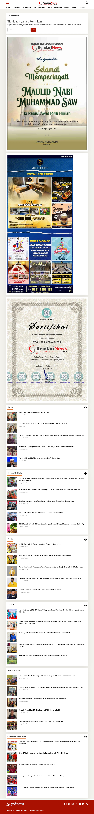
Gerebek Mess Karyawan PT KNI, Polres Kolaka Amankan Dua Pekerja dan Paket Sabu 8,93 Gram (51, 687)
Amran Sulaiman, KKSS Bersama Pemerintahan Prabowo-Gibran (40, 458)
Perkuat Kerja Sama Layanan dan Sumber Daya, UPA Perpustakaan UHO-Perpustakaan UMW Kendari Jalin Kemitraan (50, 622)
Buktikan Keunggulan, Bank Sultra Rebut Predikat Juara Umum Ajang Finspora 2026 (46, 501)
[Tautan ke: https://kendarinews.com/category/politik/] (85, 539)
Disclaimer (40, 810)
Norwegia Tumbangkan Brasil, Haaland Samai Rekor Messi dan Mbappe (42, 776)
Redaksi (32, 810)
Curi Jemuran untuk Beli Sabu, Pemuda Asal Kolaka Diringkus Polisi (41, 721)
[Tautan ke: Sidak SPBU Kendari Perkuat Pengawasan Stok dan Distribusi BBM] (12, 516)
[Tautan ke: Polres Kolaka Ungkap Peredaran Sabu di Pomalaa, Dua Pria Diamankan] (12, 702)
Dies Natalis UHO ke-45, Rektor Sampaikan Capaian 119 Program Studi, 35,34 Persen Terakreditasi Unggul (52, 645)
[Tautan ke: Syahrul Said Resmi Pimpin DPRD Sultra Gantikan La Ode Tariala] (12, 594)
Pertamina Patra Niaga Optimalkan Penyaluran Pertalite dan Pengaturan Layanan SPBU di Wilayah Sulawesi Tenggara (51, 479)
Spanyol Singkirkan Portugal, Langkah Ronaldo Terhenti (37, 764)
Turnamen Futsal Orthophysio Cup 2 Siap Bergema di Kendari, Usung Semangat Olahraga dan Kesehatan (49, 743)
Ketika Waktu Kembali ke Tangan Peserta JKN (34, 412)
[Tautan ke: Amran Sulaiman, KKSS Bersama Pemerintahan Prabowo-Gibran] (12, 462)
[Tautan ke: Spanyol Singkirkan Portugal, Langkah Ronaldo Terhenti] (12, 768)
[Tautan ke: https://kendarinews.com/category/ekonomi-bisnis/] (85, 473)
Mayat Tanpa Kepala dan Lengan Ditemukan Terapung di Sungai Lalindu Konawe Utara (47, 676)
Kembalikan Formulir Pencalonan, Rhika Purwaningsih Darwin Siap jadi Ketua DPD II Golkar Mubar (51, 567)
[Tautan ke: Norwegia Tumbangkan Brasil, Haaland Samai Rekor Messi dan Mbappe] (12, 780)
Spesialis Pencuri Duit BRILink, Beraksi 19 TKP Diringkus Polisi (39, 710)
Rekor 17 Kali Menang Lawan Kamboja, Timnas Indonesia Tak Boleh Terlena (43, 753)
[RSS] (86, 804)
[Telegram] (83, 804)
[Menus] (7, 3)
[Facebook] (65, 804)
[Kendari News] (47, 3)
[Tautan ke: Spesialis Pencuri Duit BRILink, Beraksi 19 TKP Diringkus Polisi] (12, 714)
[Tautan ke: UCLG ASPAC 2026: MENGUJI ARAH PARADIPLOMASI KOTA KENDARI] (12, 428)
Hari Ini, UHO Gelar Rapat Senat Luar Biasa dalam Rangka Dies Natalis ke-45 (44, 656)
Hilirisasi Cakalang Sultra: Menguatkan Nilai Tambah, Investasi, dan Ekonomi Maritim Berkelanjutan (51, 435)
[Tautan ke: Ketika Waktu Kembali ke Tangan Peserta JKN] (12, 416)
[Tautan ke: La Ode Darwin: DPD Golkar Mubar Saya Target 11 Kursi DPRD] (12, 548)
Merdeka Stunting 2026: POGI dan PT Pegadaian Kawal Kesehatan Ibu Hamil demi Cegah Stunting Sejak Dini (51, 611)
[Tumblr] (72, 804)
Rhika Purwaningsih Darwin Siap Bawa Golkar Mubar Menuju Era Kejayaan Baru (45, 555)
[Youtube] (79, 804)
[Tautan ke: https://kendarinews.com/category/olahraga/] (85, 736)
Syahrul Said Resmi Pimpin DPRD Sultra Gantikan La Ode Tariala (40, 590)
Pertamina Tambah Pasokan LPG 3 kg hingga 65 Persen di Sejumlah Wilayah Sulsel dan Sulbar (49, 490)
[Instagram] (76, 804)
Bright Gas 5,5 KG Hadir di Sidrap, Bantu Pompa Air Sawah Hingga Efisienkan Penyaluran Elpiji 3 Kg (51, 524)
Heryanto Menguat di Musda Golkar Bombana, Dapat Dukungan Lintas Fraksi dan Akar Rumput (50, 578)
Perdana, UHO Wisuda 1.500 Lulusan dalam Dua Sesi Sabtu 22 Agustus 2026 (44, 633)
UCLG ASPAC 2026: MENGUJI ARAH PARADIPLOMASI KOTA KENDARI (43, 424)
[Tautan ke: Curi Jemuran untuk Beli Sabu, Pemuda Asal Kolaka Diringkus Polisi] (12, 725)
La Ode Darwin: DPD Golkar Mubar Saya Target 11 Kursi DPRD (40, 544)
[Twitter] (69, 804)
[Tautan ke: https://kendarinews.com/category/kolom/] (85, 407)
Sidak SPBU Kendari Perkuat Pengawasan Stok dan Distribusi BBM (41, 512)
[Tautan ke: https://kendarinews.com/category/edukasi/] (85, 605)
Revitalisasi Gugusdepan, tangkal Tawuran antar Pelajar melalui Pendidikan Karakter (46, 447)
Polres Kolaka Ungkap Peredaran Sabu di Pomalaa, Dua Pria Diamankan (42, 699)
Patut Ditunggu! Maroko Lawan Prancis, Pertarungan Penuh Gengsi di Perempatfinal (46, 787)
